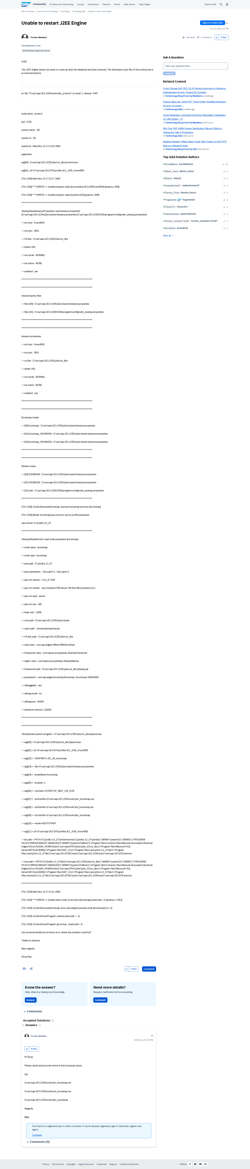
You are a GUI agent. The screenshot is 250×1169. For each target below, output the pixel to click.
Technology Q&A (78, 11)
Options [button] (227, 23)
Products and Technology (62, 4)
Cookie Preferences (129, 1164)
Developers (93, 4)
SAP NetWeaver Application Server (36, 51)
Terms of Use (58, 1164)
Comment (149, 969)
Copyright (71, 1164)
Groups (80, 4)
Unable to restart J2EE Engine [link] (100, 11)
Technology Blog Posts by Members (184, 96)
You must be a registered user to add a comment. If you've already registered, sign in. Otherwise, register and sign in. (86, 1128)
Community (39, 4)
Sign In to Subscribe (212, 23)
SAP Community (27, 11)
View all (167, 235)
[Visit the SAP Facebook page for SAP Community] (190, 1164)
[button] (216, 37)
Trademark (101, 1164)
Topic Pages (144, 4)
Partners (106, 4)
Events (117, 4)
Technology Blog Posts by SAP (181, 149)
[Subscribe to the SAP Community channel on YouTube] (200, 1164)
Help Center (129, 4)
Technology (64, 11)
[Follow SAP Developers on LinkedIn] (205, 1164)
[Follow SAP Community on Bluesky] (195, 1164)
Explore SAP (210, 4)
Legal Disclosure (86, 1164)
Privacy (46, 1164)
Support (113, 1164)
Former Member (39, 37)
